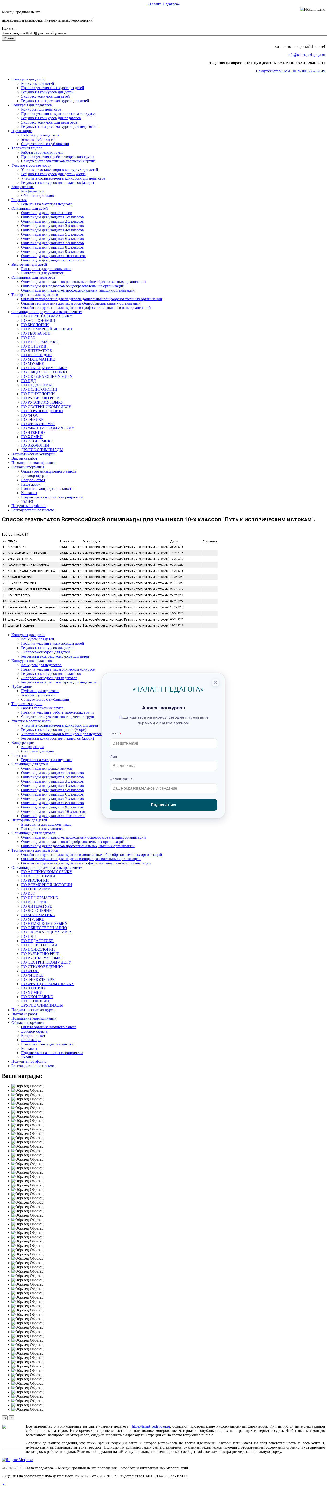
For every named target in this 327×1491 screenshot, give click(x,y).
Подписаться (163, 805)
